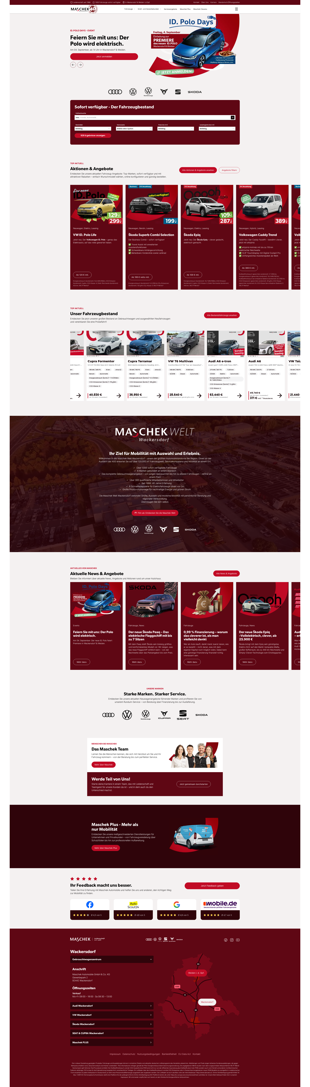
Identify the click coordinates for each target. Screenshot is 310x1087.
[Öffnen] (236, 9)
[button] (112, 959)
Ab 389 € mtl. (248, 268)
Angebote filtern (229, 170)
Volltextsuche (81, 113)
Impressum (115, 1054)
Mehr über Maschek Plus (106, 848)
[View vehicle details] (295, 395)
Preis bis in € (163, 125)
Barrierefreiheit (169, 1054)
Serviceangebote (170, 9)
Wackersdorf (207, 1002)
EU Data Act (184, 1054)
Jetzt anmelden (104, 56)
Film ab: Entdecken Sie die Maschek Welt (156, 513)
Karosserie (121, 125)
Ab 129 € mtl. (82, 275)
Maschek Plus (185, 9)
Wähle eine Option (125, 128)
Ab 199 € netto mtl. (140, 277)
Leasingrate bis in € (207, 125)
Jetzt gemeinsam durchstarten (194, 784)
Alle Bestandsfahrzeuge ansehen (222, 315)
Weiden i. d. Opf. (196, 973)
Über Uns (205, 2)
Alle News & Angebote (226, 573)
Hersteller (79, 125)
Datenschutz (129, 1054)
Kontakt (196, 2)
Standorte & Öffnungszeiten (229, 2)
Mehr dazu (81, 662)
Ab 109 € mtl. (193, 275)
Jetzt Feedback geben (212, 885)
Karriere (213, 2)
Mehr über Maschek (104, 764)
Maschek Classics (200, 9)
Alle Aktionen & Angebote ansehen (198, 170)
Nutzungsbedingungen (148, 1054)
